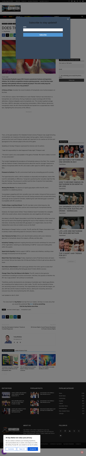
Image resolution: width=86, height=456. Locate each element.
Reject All (22, 449)
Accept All (33, 449)
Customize (11, 449)
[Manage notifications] (82, 452)
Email (24, 27)
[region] (21, 444)
